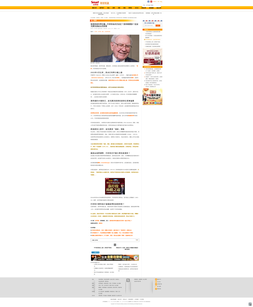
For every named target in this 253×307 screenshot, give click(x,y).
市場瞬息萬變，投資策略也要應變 (152, 46)
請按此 (100, 223)
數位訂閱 (159, 7)
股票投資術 (106, 283)
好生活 (136, 7)
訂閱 (158, 25)
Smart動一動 (118, 295)
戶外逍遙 (105, 295)
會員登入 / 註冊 (156, 1)
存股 (110, 283)
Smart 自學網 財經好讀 (105, 3)
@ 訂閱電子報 (95, 252)
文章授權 (136, 299)
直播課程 (140, 279)
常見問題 (142, 299)
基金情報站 (101, 279)
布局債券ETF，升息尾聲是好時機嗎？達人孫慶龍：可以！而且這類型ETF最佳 (112, 232)
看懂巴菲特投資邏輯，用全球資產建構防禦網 (101, 13)
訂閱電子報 (159, 284)
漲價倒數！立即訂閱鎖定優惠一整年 (153, 13)
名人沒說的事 (101, 291)
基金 (108, 7)
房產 (119, 7)
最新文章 (94, 7)
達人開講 (119, 283)
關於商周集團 (113, 299)
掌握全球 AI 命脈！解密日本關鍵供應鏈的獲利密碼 (127, 248)
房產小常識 (111, 285)
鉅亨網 (99, 31)
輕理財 (130, 7)
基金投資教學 (106, 279)
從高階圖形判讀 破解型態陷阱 (151, 44)
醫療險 (100, 287)
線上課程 (145, 279)
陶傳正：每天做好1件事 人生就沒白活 (127, 264)
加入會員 (159, 286)
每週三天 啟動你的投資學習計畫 (135, 13)
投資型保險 (109, 287)
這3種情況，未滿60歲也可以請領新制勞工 (128, 266)
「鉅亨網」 (97, 220)
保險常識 (120, 287)
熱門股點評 (101, 283)
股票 (114, 7)
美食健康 (109, 295)
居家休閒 (100, 295)
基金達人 (117, 279)
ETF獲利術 (114, 283)
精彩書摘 (151, 7)
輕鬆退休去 (112, 291)
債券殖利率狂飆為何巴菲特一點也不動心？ (121, 220)
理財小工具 (117, 291)
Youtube (159, 281)
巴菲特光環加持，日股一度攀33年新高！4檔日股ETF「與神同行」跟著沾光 (112, 230)
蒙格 (103, 31)
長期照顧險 (104, 287)
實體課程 (136, 279)
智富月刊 (159, 279)
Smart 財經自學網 (95, 3)
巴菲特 (95, 31)
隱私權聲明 (130, 299)
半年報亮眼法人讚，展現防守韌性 (103, 247)
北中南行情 (106, 285)
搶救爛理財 (107, 291)
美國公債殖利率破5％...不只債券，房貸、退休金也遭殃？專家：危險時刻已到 (112, 235)
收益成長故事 (101, 281)
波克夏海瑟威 (107, 31)
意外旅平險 (115, 287)
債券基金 (107, 281)
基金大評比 (112, 279)
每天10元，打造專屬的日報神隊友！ (118, 13)
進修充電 (113, 295)
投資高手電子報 (137, 281)
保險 (124, 7)
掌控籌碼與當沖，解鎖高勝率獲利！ (153, 39)
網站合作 (125, 299)
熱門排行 (102, 7)
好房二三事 (101, 285)
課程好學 (144, 7)
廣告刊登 (119, 299)
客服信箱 (159, 288)
